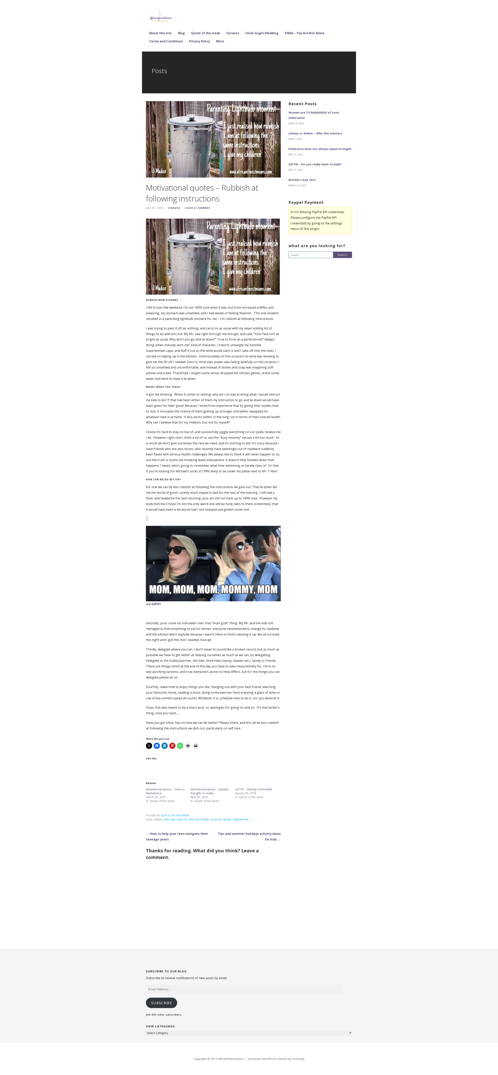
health (182, 819)
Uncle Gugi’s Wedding (261, 33)
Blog (181, 33)
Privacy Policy (199, 41)
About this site (160, 33)
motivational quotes (205, 819)
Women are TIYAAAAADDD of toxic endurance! (313, 115)
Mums (227, 819)
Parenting (241, 819)
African (169, 819)
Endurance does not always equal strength (319, 149)
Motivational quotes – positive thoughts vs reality (209, 791)
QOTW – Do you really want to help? (315, 164)
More (220, 41)
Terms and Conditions (166, 41)
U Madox (174, 207)
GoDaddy (298, 1059)
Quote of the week (205, 33)
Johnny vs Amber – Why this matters (315, 133)
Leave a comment (197, 207)
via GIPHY (153, 604)
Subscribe (161, 1003)
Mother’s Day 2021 (302, 180)
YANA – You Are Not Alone (304, 33)
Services (232, 33)
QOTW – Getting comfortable (253, 789)
